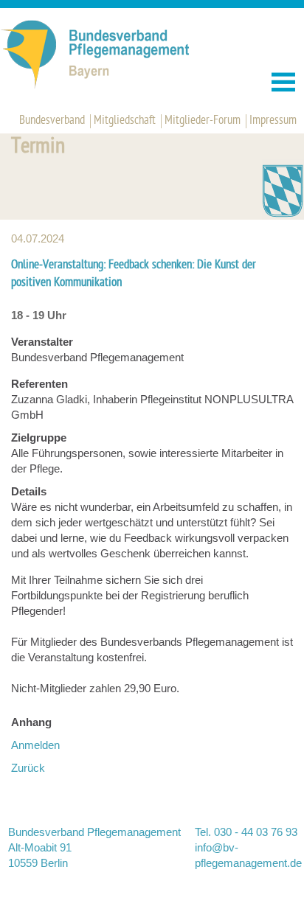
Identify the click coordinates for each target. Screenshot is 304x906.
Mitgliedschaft (125, 121)
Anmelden (35, 745)
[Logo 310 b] (111, 86)
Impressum (273, 121)
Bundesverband (52, 121)
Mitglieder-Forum (203, 121)
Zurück (28, 768)
